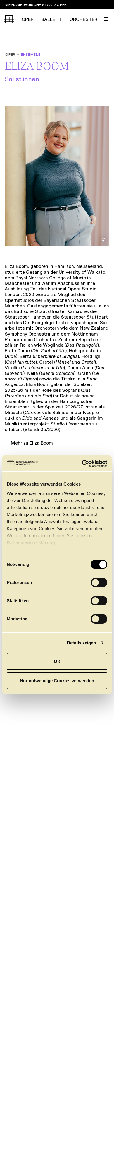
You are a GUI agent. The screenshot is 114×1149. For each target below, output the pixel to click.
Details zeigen (81, 642)
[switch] (99, 582)
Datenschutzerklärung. (31, 542)
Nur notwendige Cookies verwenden (57, 680)
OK (57, 661)
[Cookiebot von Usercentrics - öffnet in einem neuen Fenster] (82, 463)
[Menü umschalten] (106, 19)
